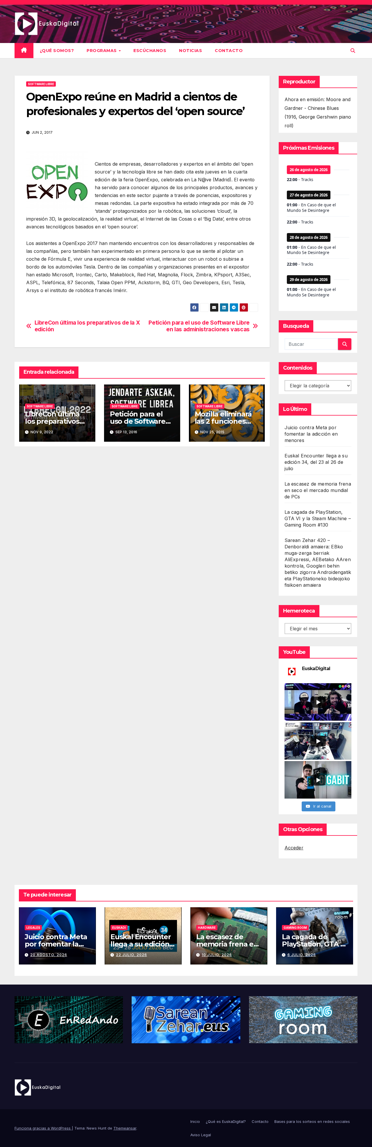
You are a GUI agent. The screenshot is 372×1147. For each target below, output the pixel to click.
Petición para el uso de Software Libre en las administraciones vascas (199, 326)
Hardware (207, 927)
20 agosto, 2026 (48, 955)
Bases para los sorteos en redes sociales (312, 1121)
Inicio (195, 1121)
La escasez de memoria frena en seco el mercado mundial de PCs (318, 490)
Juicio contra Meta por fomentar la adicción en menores (311, 434)
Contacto (229, 50)
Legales (33, 927)
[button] (352, 50)
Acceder (294, 848)
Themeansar (124, 1128)
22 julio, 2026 (131, 955)
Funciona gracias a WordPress (43, 1128)
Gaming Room (295, 927)
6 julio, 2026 (301, 955)
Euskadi (119, 927)
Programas (102, 50)
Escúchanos (149, 50)
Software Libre (41, 84)
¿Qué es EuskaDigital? (226, 1121)
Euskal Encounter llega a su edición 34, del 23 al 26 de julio (316, 462)
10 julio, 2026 (217, 955)
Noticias (190, 50)
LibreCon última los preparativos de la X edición (87, 326)
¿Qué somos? (57, 50)
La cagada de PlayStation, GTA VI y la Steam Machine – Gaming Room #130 (318, 518)
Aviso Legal (200, 1134)
